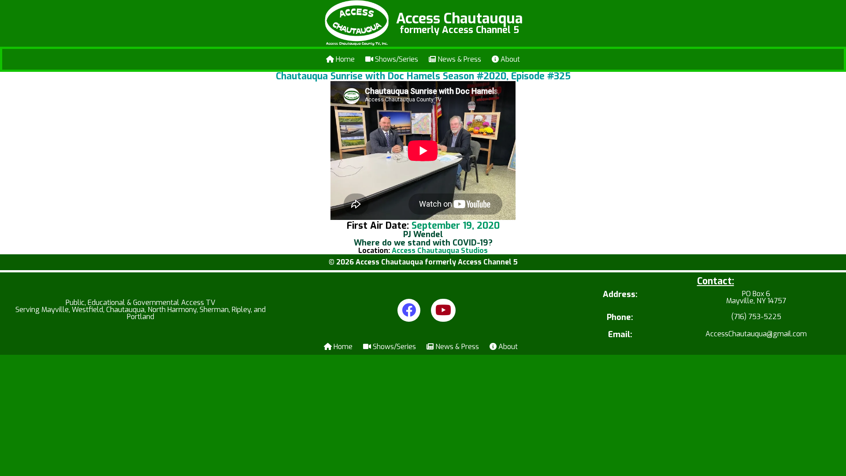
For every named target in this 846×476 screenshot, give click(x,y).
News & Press (458, 59)
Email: (620, 335)
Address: (620, 295)
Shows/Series (395, 59)
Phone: (620, 317)
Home (344, 59)
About (509, 59)
